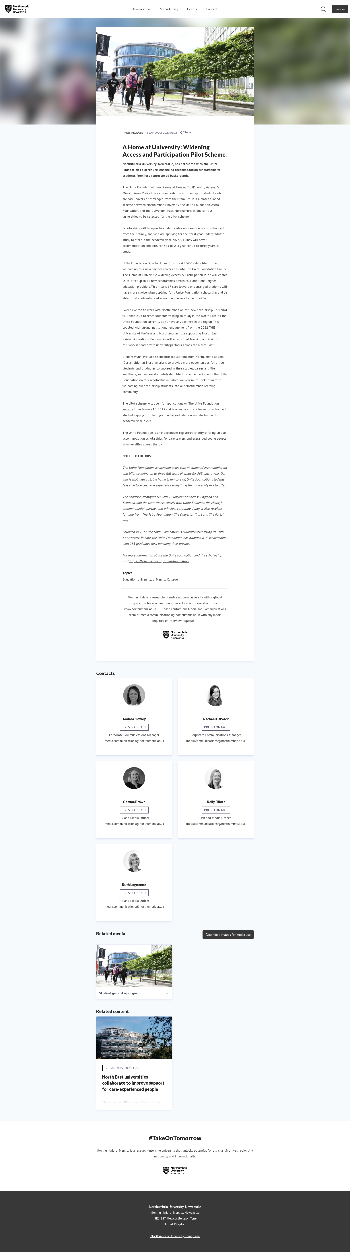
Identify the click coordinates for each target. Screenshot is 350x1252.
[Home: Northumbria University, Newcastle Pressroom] (17, 9)
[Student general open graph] (134, 966)
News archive (141, 9)
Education (129, 579)
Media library (169, 9)
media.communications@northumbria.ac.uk (170, 615)
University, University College (157, 579)
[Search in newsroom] (323, 9)
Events (192, 9)
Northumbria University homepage (175, 1236)
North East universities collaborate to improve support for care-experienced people (133, 1083)
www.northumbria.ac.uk (140, 609)
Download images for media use (228, 935)
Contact (211, 9)
